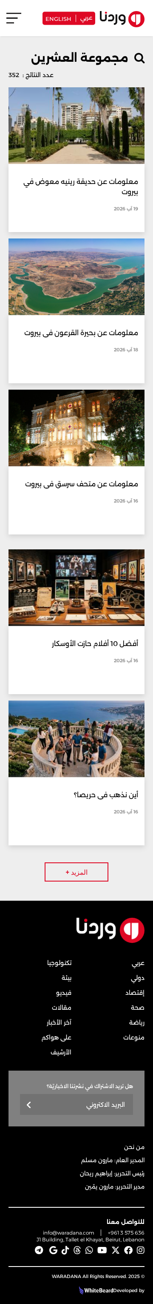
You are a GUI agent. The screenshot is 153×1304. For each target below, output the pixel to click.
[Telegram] (39, 1250)
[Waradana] (110, 941)
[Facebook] (128, 1250)
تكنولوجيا (59, 963)
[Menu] (13, 22)
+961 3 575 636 (126, 1232)
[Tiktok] (65, 1250)
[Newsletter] (29, 1105)
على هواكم (56, 1037)
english (58, 18)
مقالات (61, 1007)
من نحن (134, 1146)
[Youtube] (102, 1250)
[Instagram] (140, 1250)
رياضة (136, 1022)
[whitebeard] (95, 1290)
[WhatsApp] (89, 1250)
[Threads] (77, 1250)
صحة (137, 1007)
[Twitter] (115, 1250)
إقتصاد (134, 993)
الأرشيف (61, 1052)
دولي (137, 978)
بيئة (66, 978)
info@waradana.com (68, 1232)
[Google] (53, 1250)
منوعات (133, 1037)
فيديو (63, 993)
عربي (86, 17)
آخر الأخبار (59, 1022)
